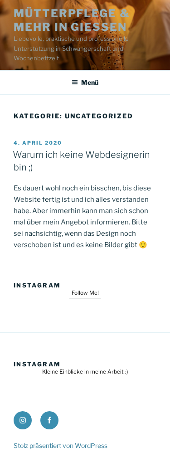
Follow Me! (85, 292)
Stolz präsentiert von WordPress (60, 445)
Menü (89, 82)
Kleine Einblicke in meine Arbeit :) (85, 371)
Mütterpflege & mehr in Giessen (72, 20)
